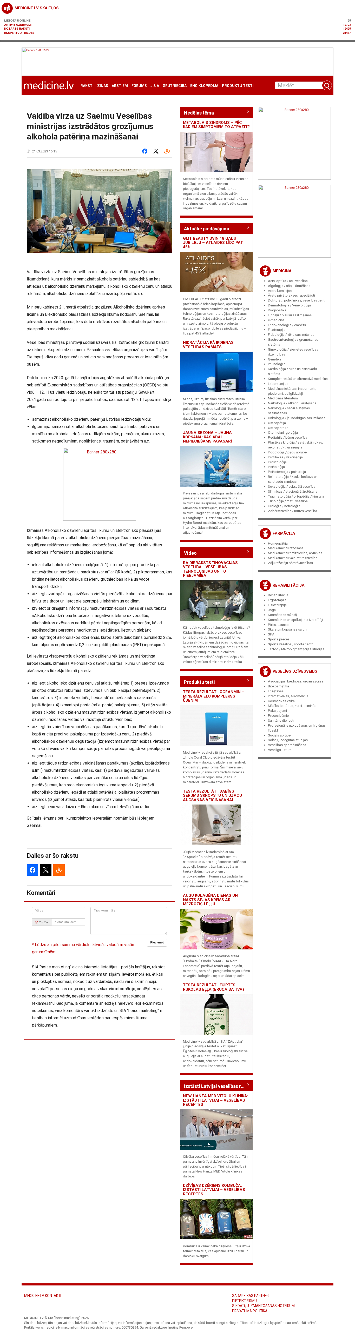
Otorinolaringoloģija (283, 432)
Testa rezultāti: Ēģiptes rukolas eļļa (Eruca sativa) (213, 987)
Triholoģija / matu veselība (288, 501)
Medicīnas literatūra (283, 398)
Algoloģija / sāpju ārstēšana (289, 286)
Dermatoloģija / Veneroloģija (289, 305)
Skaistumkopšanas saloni (287, 629)
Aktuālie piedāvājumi (206, 228)
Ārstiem (120, 86)
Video (190, 553)
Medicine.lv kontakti (42, 1296)
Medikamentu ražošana (286, 548)
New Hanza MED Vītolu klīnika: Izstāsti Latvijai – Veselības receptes (215, 1100)
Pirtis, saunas (278, 625)
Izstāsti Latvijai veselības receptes (216, 1086)
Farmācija (284, 533)
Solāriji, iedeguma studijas (288, 740)
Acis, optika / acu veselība (288, 281)
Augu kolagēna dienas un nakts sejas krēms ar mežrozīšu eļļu (210, 899)
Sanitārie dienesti (281, 720)
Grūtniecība (175, 86)
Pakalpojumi (277, 711)
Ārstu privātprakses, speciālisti (291, 295)
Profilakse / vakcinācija (285, 457)
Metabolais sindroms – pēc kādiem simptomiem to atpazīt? (216, 124)
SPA (271, 634)
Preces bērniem (280, 716)
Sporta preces (279, 639)
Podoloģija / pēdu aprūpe (287, 452)
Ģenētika (274, 359)
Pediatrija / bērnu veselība (287, 437)
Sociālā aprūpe (279, 735)
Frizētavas (276, 691)
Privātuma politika (249, 1311)
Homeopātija (278, 543)
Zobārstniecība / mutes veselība (292, 511)
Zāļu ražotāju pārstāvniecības (290, 563)
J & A (154, 86)
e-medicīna (276, 320)
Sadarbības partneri (250, 1296)
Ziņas (102, 86)
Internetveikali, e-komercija (288, 696)
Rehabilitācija (289, 585)
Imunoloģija (276, 364)
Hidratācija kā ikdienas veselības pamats (208, 344)
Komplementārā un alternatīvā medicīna (298, 379)
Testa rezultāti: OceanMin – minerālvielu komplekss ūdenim (213, 696)
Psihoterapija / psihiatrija (287, 472)
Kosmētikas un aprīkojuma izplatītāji (295, 620)
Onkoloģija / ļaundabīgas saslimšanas (296, 418)
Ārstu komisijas (280, 291)
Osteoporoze (278, 428)
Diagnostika (277, 310)
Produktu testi (238, 86)
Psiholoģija (276, 467)
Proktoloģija (277, 462)
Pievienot (157, 942)
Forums (139, 86)
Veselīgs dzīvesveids (295, 671)
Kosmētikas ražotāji (283, 615)
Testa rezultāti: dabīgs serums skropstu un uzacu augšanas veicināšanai (212, 795)
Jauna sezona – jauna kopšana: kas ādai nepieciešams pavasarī (207, 437)
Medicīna (282, 271)
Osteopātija (277, 423)
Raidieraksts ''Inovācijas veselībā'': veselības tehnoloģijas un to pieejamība (210, 569)
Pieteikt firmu (244, 1301)
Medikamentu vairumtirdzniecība (292, 558)
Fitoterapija (276, 330)
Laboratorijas (278, 384)
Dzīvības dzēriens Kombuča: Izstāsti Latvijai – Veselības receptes (214, 1189)
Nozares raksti (17, 28)
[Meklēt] (327, 85)
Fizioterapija (277, 605)
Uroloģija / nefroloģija (284, 506)
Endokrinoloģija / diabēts (287, 325)
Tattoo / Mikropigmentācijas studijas (296, 649)
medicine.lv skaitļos (37, 8)
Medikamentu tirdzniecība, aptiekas (295, 553)
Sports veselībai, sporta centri (290, 644)
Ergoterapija (277, 600)
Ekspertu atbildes (19, 33)
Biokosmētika (278, 686)
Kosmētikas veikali (282, 701)
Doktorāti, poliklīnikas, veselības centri (297, 300)
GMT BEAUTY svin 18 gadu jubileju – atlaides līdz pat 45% (213, 242)
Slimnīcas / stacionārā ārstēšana (292, 491)
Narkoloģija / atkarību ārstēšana (292, 403)
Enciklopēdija (204, 86)
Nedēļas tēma (199, 113)
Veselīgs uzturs (279, 750)
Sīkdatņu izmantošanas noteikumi (263, 1306)
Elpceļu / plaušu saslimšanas (290, 315)
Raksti (87, 86)
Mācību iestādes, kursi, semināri (292, 706)
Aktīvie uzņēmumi (17, 24)
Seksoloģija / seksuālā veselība (291, 486)
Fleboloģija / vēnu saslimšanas (291, 335)
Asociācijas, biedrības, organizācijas (295, 681)
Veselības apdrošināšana (287, 745)
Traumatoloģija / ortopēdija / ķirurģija (296, 496)
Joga (272, 610)
